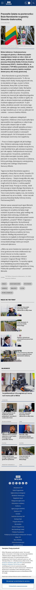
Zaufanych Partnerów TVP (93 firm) (11, 564)
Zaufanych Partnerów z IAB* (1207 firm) (12, 562)
